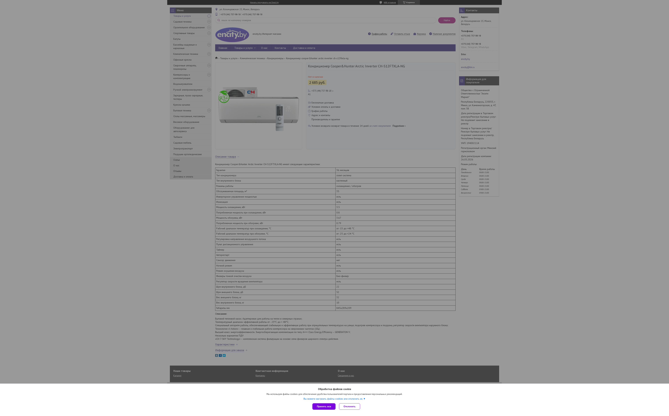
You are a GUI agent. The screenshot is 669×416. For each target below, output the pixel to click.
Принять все (324, 406)
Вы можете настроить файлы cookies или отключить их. (333, 399)
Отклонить (350, 406)
